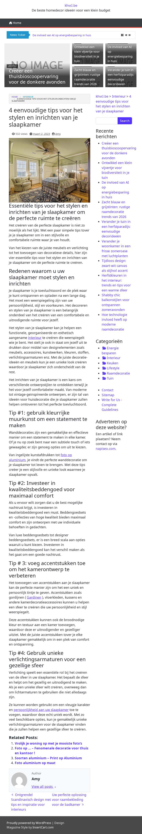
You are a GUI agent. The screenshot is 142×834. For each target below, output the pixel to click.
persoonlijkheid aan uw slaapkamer (41, 709)
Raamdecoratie (118, 373)
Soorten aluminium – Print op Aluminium (48, 758)
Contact (107, 390)
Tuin (110, 378)
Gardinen (34, 597)
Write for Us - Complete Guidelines (112, 405)
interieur (34, 337)
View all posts (43, 786)
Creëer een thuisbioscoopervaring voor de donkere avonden (37, 76)
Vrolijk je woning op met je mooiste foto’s (48, 743)
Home (16, 23)
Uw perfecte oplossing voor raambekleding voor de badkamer (69, 799)
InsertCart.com (43, 827)
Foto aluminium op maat (35, 763)
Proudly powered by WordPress (29, 823)
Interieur (28, 97)
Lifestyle (12, 66)
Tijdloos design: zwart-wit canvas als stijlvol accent (115, 265)
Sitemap (108, 395)
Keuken (112, 363)
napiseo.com (105, 448)
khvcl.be (71, 5)
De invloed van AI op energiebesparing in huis (62, 35)
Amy (58, 134)
